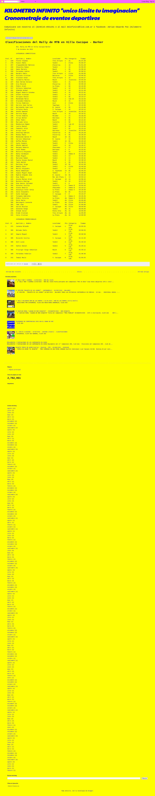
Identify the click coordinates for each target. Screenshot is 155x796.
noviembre (10, 423)
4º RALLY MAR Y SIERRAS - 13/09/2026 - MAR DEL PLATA (34, 280)
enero (9, 678)
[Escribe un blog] (35, 264)
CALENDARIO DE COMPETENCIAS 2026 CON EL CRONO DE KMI (34, 321)
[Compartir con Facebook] (39, 264)
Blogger (90, 791)
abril (9, 417)
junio (9, 412)
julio (9, 410)
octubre (10, 425)
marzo (9, 419)
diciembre (10, 421)
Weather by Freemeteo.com (13, 786)
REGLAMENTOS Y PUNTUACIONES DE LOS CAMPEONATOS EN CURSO (27, 342)
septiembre (11, 428)
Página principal (15, 370)
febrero (10, 464)
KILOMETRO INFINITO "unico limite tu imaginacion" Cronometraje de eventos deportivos (71, 14)
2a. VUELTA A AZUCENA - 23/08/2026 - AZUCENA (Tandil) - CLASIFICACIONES (41, 332)
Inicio (79, 272)
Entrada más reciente (13, 272)
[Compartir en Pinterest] (41, 264)
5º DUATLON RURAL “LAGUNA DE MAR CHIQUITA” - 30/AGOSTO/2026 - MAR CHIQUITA (43, 311)
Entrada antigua (143, 272)
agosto (9, 408)
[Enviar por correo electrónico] (33, 264)
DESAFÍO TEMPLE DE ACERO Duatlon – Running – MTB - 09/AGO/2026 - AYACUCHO (42, 347)
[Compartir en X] (37, 264)
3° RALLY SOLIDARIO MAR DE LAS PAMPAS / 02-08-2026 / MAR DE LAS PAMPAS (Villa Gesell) (47, 301)
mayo (8, 415)
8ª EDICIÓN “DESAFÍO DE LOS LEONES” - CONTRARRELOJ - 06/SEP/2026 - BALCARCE (43, 290)
